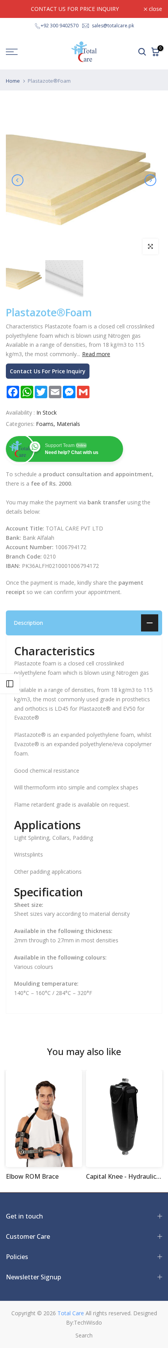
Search (84, 1335)
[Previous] (17, 180)
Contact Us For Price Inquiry (48, 371)
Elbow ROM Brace (32, 1176)
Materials (68, 423)
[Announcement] (75, 9)
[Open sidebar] (10, 684)
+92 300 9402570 (60, 25)
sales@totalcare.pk (113, 25)
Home (13, 80)
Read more (96, 354)
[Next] (150, 180)
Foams (45, 423)
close (154, 9)
